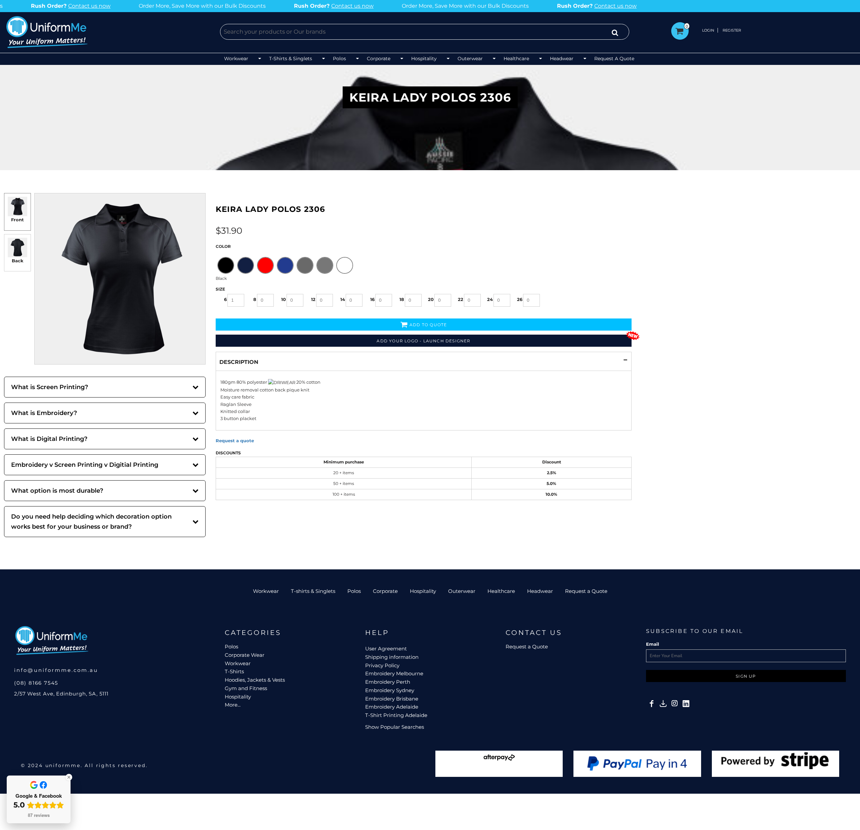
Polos (354, 591)
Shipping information (392, 657)
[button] (243, 59)
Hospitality (423, 591)
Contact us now (239, 6)
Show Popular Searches (394, 727)
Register (732, 30)
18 (401, 299)
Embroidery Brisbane (391, 698)
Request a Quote (586, 591)
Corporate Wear (244, 655)
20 (431, 299)
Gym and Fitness (246, 688)
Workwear (266, 591)
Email (652, 644)
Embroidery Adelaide (391, 707)
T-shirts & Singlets (313, 591)
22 (460, 299)
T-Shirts (234, 671)
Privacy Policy (382, 665)
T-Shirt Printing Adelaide (396, 715)
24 (490, 299)
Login (708, 30)
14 (342, 299)
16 (372, 299)
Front (17, 219)
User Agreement (386, 648)
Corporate (385, 591)
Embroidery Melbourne (394, 673)
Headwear (540, 591)
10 (283, 299)
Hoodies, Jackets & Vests (255, 680)
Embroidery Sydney (389, 690)
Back (18, 260)
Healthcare (501, 591)
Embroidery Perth (387, 682)
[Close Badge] (69, 777)
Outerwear (461, 591)
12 (313, 299)
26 (519, 299)
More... (233, 705)
